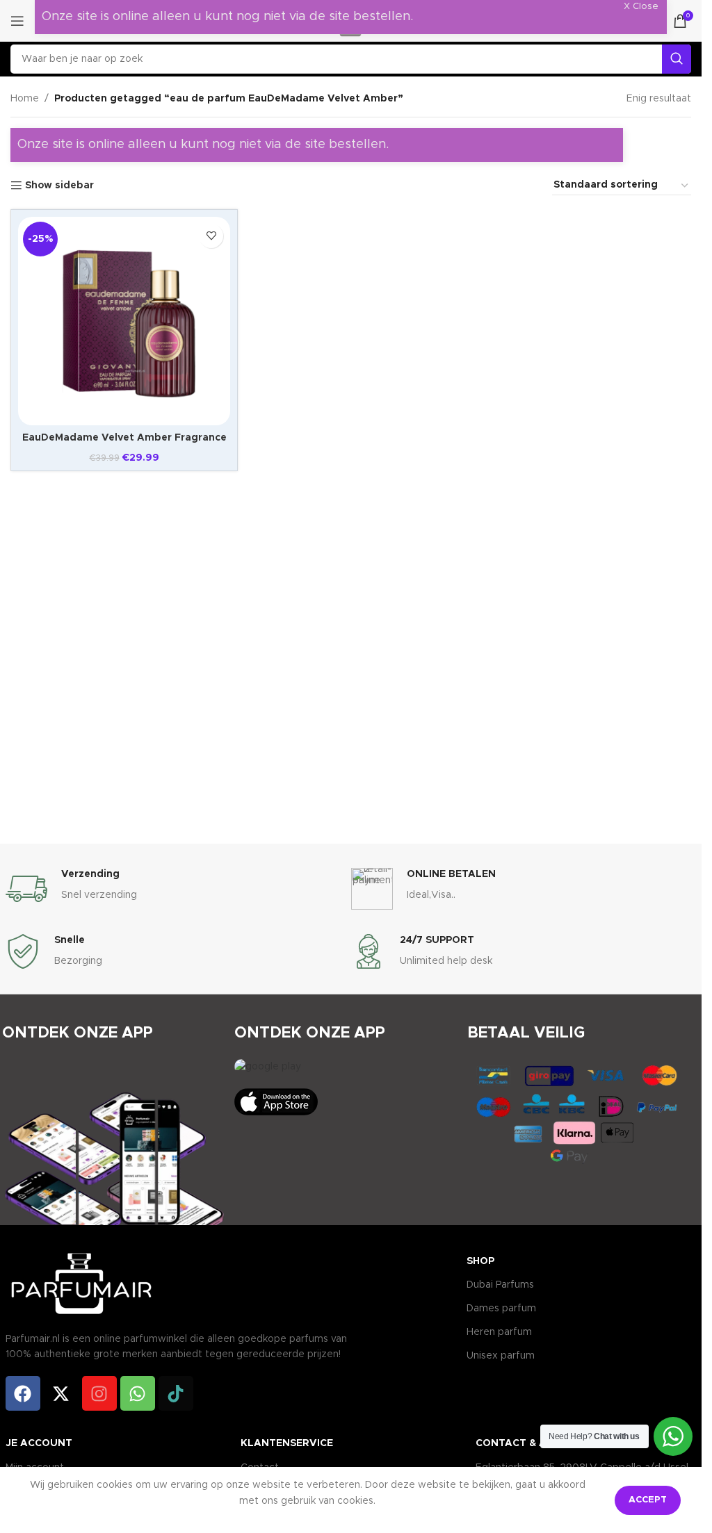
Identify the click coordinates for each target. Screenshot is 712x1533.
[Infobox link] (178, 889)
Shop (480, 1261)
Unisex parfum (501, 1356)
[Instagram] (99, 1393)
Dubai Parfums (500, 1285)
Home (24, 99)
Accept (648, 1500)
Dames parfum (501, 1308)
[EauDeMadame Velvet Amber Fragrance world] (124, 321)
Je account (39, 1443)
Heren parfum (499, 1332)
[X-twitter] (61, 1393)
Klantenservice (287, 1443)
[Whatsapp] (137, 1393)
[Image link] (267, 1067)
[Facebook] (23, 1393)
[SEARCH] (676, 59)
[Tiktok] (176, 1393)
